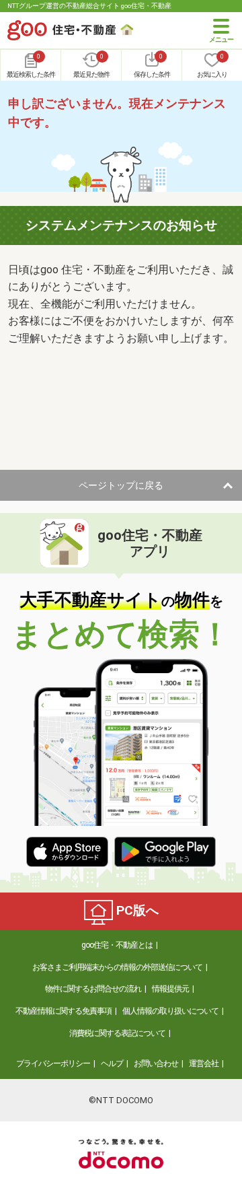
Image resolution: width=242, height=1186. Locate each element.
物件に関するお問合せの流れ (93, 988)
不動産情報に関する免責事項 (63, 1011)
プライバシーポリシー (53, 1063)
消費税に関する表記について (117, 1033)
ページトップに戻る (121, 485)
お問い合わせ (156, 1063)
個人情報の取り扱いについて (170, 1011)
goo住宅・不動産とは (117, 945)
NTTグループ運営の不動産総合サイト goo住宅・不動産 (89, 5)
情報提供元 (170, 988)
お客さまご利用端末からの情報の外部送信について (117, 967)
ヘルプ (112, 1063)
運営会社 (203, 1063)
